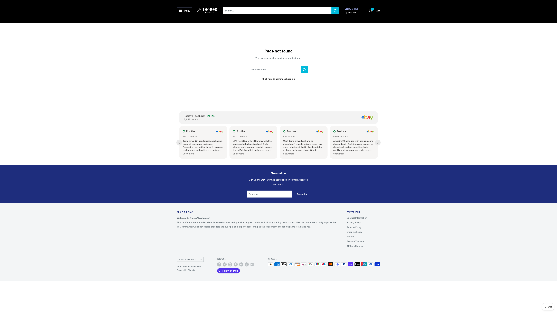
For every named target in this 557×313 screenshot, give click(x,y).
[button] (188, 153)
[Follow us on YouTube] (241, 264)
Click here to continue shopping (278, 78)
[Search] (335, 10)
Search (350, 236)
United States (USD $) (188, 259)
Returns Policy (354, 227)
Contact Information (357, 217)
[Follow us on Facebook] (219, 264)
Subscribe (302, 194)
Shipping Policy (354, 231)
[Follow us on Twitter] (225, 264)
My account (350, 12)
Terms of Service (355, 241)
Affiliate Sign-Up (355, 245)
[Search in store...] (304, 69)
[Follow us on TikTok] (247, 264)
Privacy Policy (354, 222)
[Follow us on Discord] (252, 264)
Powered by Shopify (186, 270)
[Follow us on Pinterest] (236, 264)
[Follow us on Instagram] (230, 264)
